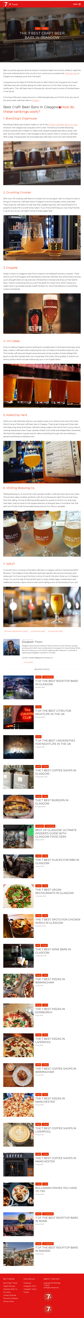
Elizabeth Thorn (44, 42)
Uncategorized (48, 677)
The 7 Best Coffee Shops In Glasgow (55, 772)
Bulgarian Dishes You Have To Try (56, 1189)
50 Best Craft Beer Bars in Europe (63, 125)
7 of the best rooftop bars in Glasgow (56, 682)
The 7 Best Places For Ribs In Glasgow (57, 861)
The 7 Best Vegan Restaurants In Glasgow (54, 891)
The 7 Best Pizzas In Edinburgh (50, 1010)
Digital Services (9, 1286)
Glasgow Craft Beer (38, 631)
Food (45, 796)
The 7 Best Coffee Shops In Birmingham (55, 1070)
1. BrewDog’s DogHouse (20, 118)
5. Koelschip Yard (15, 415)
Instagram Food (30, 1286)
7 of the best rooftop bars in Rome (56, 1219)
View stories (28, 662)
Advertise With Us (10, 1289)
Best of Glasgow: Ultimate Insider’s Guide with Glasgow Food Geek (56, 833)
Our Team (7, 1292)
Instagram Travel (30, 1289)
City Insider (39, 826)
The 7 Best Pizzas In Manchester (50, 1100)
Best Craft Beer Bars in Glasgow (16, 631)
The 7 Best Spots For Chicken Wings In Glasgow (57, 921)
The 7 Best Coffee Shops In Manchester (55, 1159)
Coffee (38, 766)
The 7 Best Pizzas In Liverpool (50, 1040)
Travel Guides (50, 826)
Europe (45, 28)
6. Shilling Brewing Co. (19, 488)
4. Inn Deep (11, 341)
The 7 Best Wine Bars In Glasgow (53, 951)
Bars (38, 28)
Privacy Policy (8, 1301)
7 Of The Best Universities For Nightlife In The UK (55, 742)
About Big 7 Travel (10, 1283)
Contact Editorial (9, 1295)
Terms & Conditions (10, 1298)
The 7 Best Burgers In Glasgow (51, 802)
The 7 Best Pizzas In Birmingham (50, 981)
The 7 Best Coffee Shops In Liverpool (55, 1130)
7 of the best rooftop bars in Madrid (56, 1249)
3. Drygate (10, 267)
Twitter (26, 1292)
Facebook (27, 1283)
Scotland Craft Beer (55, 631)
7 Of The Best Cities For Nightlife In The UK (53, 712)
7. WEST (9, 564)
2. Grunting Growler (17, 192)
